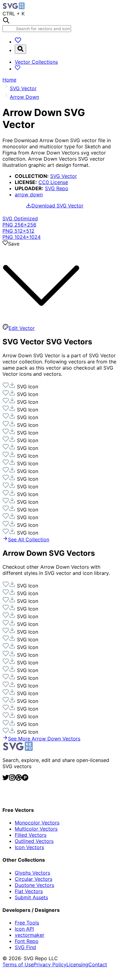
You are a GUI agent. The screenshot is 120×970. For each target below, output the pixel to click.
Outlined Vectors (34, 841)
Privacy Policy (50, 964)
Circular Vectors (33, 879)
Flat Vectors (29, 891)
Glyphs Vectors (32, 873)
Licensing (77, 964)
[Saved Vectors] (18, 41)
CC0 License (53, 182)
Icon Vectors (29, 847)
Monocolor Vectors (37, 823)
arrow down (29, 194)
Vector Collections (36, 62)
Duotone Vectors (34, 885)
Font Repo (26, 941)
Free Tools (27, 923)
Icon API (24, 929)
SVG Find (25, 947)
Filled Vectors (30, 835)
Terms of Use (18, 964)
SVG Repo (56, 188)
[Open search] (20, 49)
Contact (97, 964)
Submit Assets (31, 897)
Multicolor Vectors (36, 829)
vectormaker (29, 935)
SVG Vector (63, 176)
